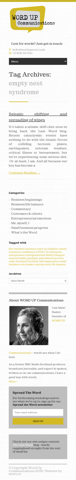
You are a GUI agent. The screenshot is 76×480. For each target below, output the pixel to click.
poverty (59, 258)
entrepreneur (17, 255)
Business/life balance (27, 204)
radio (12, 261)
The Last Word (23, 445)
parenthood (46, 258)
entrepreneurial (35, 255)
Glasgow (59, 255)
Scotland (21, 261)
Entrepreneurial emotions (31, 218)
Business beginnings (26, 199)
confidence (28, 252)
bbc (11, 248)
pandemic (32, 258)
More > (13, 381)
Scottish (33, 261)
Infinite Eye (15, 474)
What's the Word (24, 232)
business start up (36, 248)
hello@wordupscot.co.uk (28, 49)
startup (39, 264)
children (53, 248)
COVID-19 (42, 252)
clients (62, 248)
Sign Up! (38, 421)
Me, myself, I (20, 223)
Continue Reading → (24, 172)
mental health (17, 258)
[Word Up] (38, 19)
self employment (49, 261)
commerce (15, 252)
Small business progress (29, 228)
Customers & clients (26, 214)
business (19, 248)
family (49, 255)
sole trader (27, 264)
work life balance (55, 264)
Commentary (21, 209)
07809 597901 (23, 53)
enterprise (55, 252)
